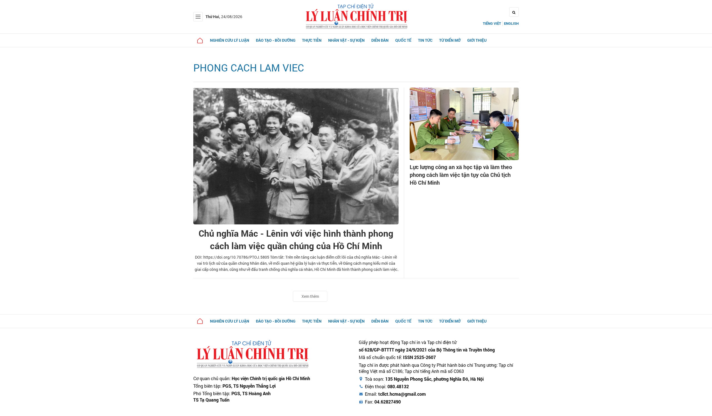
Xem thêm (310, 296)
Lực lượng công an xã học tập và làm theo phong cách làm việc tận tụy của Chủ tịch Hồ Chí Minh (461, 174)
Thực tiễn (312, 40)
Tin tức (425, 40)
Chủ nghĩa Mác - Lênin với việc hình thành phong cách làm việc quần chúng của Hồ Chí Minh (296, 239)
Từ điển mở (450, 40)
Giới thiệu (477, 40)
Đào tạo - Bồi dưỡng (275, 40)
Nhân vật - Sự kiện (346, 40)
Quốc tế (403, 40)
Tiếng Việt (492, 23)
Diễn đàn (380, 40)
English (511, 23)
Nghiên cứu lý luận (229, 40)
